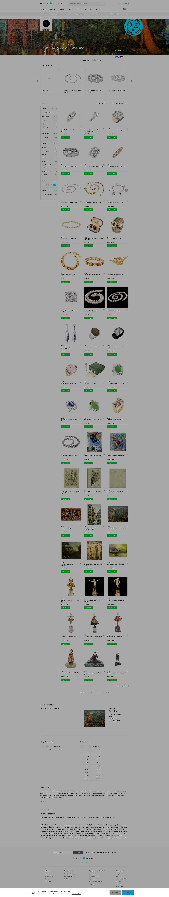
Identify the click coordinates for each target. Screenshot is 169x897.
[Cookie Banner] (84, 892)
